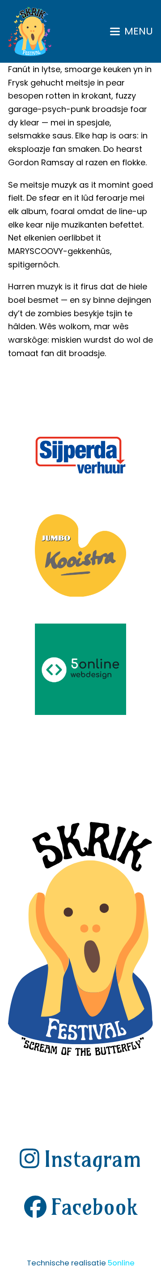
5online (121, 1263)
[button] (131, 31)
